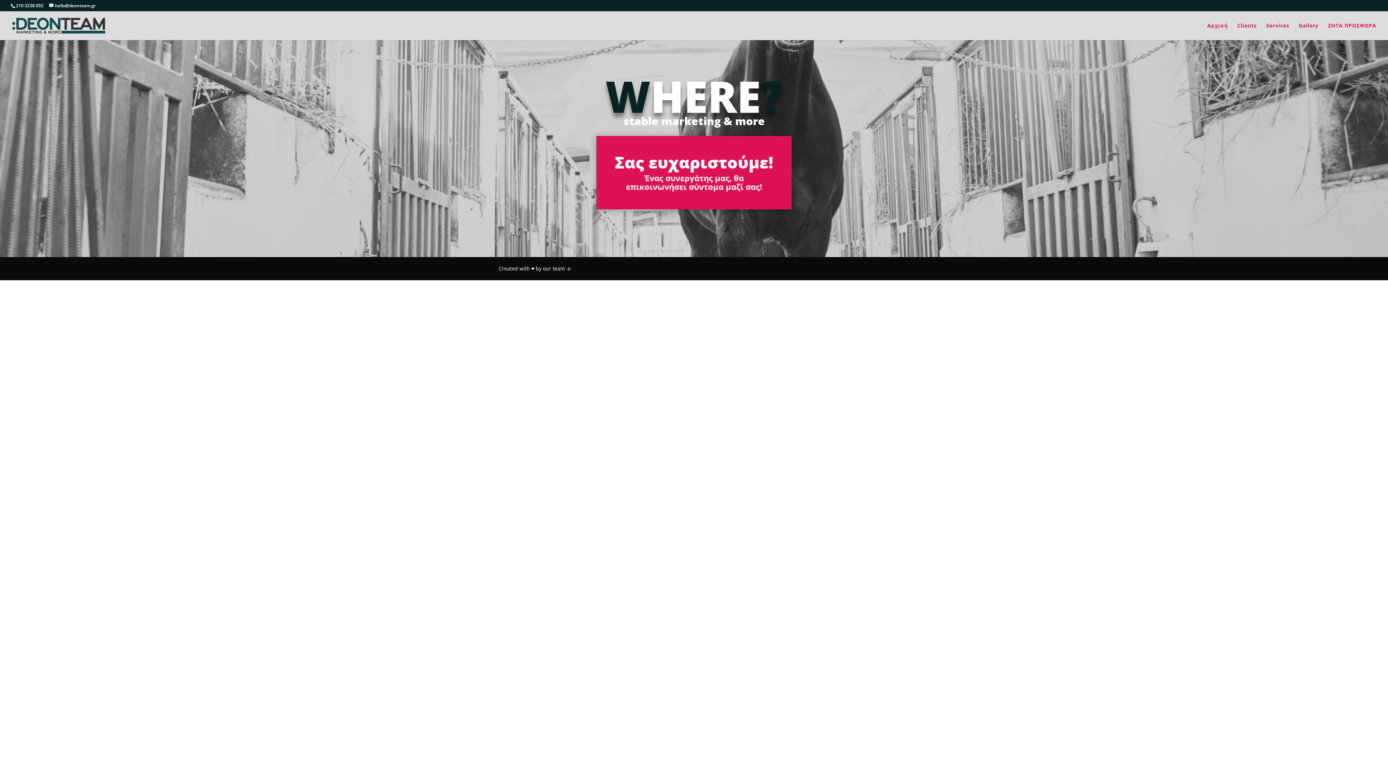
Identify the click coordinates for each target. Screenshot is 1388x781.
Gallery (1309, 26)
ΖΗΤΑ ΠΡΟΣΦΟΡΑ (1352, 26)
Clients (1247, 26)
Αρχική (1217, 26)
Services (1277, 26)
